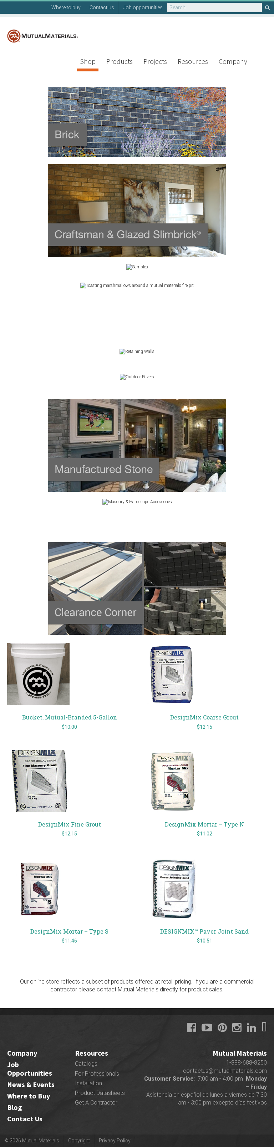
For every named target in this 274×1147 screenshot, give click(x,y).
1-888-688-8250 (246, 1062)
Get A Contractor (96, 1102)
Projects (155, 61)
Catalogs (86, 1063)
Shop (88, 61)
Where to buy (66, 7)
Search (268, 7)
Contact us (102, 7)
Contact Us (24, 1118)
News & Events (31, 1084)
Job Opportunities (29, 1068)
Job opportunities (143, 7)
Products (119, 61)
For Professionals (97, 1073)
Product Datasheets (100, 1093)
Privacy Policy (115, 1140)
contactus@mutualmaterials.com (225, 1070)
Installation (88, 1083)
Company (233, 61)
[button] (137, 110)
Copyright (79, 1140)
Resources (193, 61)
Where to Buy (28, 1095)
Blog (14, 1107)
